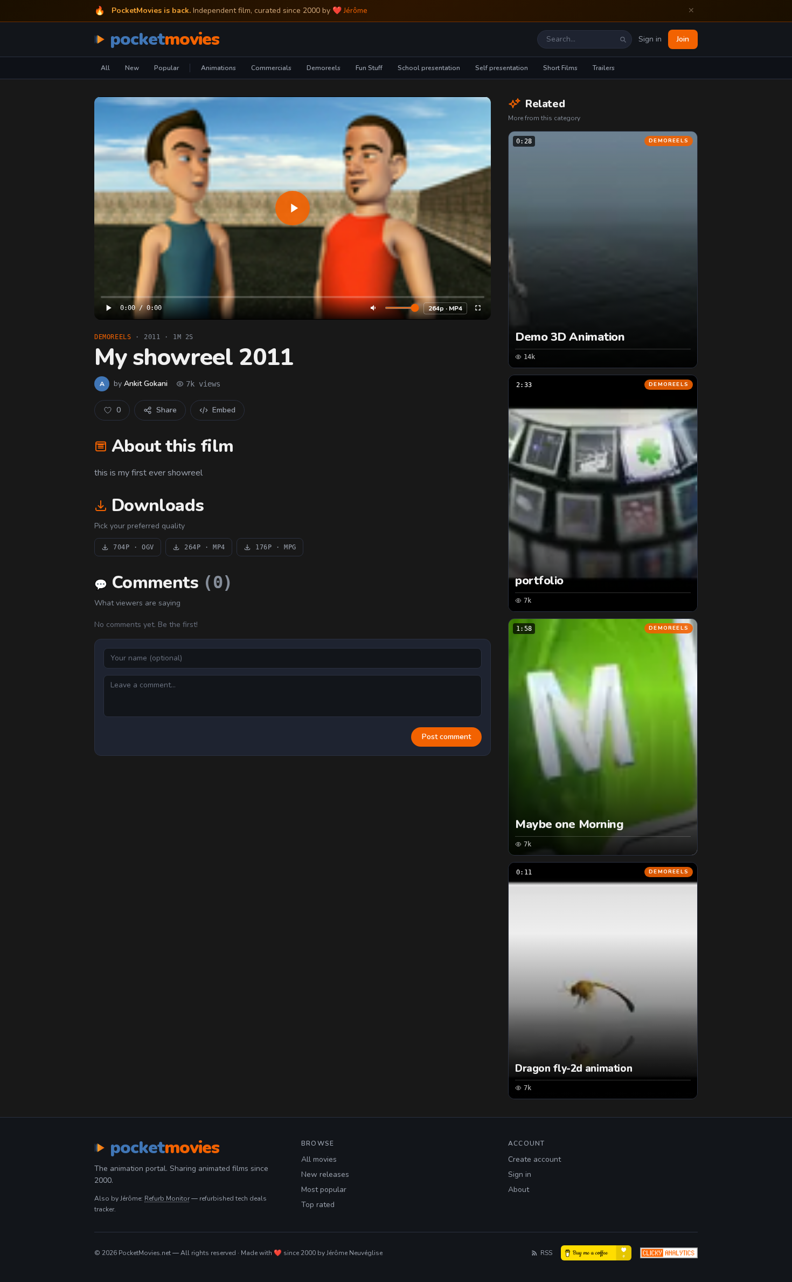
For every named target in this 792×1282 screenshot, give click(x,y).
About (518, 1189)
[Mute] (373, 307)
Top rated (318, 1205)
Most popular (323, 1189)
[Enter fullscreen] (477, 307)
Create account (534, 1159)
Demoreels (324, 68)
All (105, 68)
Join (683, 39)
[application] (292, 208)
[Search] (623, 39)
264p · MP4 (445, 308)
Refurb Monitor (167, 1198)
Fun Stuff (369, 68)
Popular (166, 68)
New (132, 68)
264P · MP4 (204, 547)
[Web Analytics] (669, 1252)
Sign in (650, 39)
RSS (546, 1253)
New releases (325, 1174)
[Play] (292, 208)
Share (166, 410)
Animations (218, 68)
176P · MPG (275, 547)
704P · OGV (133, 547)
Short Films (560, 68)
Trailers (604, 68)
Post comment (446, 737)
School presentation (429, 68)
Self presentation (501, 68)
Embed (223, 410)
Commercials (271, 68)
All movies (319, 1159)
